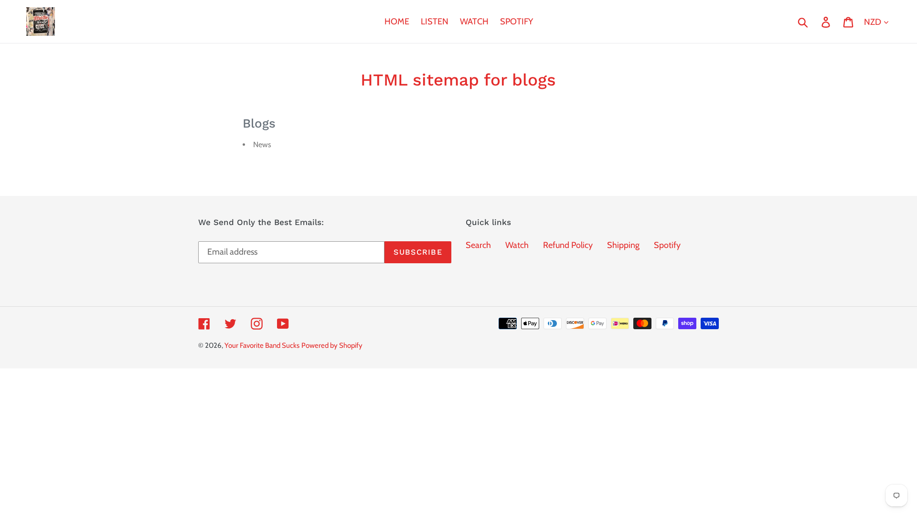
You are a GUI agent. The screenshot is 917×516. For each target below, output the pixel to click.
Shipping (623, 245)
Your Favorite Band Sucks (261, 345)
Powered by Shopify (332, 345)
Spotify (667, 245)
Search (478, 245)
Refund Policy (568, 245)
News (262, 144)
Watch (517, 245)
